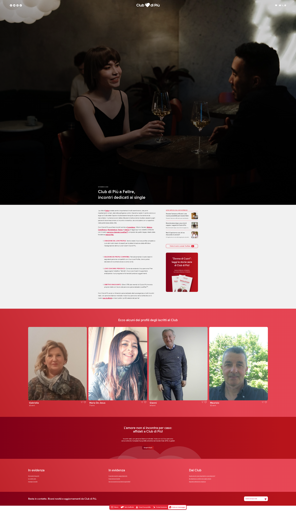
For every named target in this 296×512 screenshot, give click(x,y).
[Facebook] (11, 5)
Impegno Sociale (33, 481)
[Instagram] (17, 5)
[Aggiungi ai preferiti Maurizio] (266, 402)
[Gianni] (178, 363)
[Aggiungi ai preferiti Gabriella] (85, 402)
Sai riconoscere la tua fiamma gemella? (119, 481)
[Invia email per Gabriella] (82, 402)
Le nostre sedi (32, 478)
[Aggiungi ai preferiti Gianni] (205, 402)
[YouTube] (14, 5)
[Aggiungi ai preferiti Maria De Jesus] (145, 402)
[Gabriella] (57, 363)
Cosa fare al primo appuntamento (118, 476)
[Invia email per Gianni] (202, 402)
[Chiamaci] (283, 5)
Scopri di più (148, 448)
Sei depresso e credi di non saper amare (200, 478)
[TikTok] (21, 5)
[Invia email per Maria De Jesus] (142, 402)
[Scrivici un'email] (280, 5)
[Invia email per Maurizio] (263, 402)
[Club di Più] (148, 5)
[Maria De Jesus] (117, 363)
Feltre (107, 211)
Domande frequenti (33, 476)
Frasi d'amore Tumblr (114, 478)
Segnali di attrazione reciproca (197, 481)
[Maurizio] (238, 363)
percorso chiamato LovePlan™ (117, 232)
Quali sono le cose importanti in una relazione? (202, 476)
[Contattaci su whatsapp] (285, 5)
